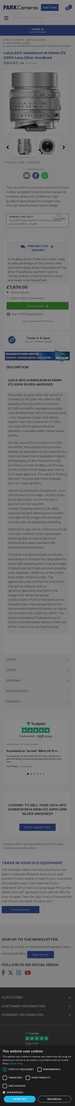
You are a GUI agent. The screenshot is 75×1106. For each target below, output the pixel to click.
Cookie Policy (16, 1063)
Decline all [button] (54, 1099)
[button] (37, 1092)
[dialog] (37, 1075)
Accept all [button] (19, 1099)
